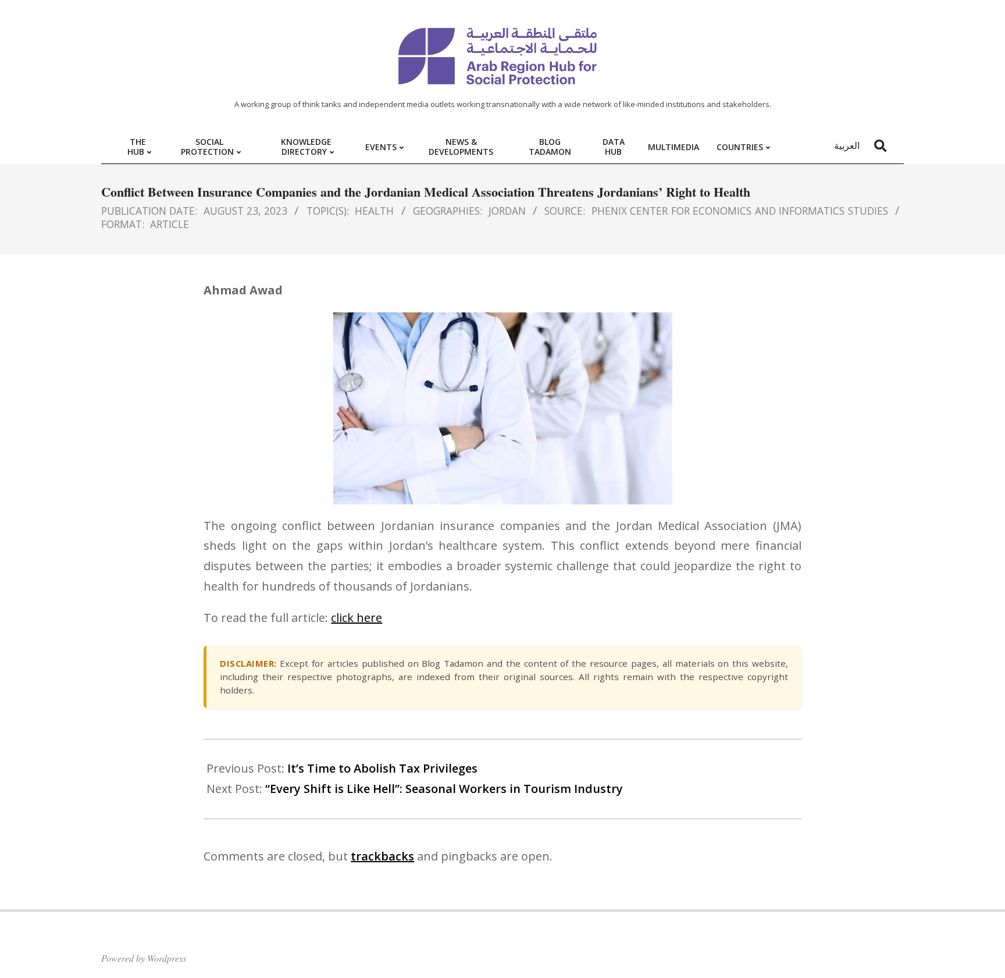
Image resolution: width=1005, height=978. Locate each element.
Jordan (507, 211)
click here (356, 617)
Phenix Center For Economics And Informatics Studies (739, 211)
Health (374, 211)
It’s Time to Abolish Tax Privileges (382, 768)
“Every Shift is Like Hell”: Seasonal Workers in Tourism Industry (444, 788)
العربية (847, 145)
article (169, 224)
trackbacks (382, 856)
